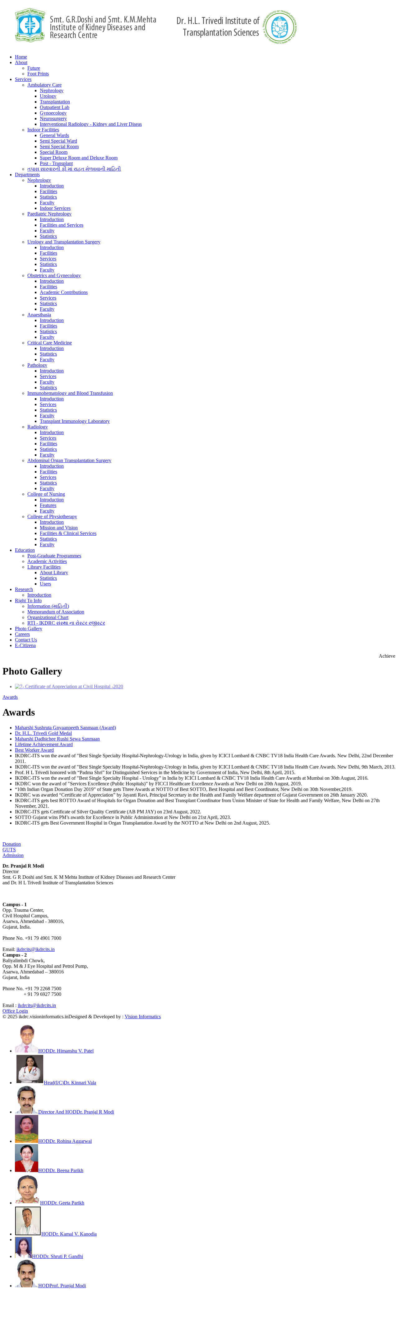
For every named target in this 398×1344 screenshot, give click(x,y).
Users (45, 583)
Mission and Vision (59, 527)
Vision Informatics (143, 1016)
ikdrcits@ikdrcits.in (35, 949)
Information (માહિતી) (48, 606)
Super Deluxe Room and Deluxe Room (79, 157)
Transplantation (55, 101)
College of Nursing (46, 494)
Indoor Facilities (43, 129)
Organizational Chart (47, 617)
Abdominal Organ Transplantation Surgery (69, 460)
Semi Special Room (59, 146)
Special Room (53, 152)
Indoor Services (55, 208)
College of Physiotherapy (52, 516)
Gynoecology (53, 113)
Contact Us (26, 639)
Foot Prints (38, 73)
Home (21, 56)
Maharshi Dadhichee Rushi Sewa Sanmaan (57, 738)
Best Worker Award (34, 750)
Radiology (37, 426)
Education (25, 550)
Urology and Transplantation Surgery (63, 241)
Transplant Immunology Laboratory (75, 421)
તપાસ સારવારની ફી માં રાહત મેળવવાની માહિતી (74, 169)
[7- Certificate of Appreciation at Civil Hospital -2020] (69, 686)
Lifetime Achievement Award (44, 744)
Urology (48, 96)
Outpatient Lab (54, 107)
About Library (54, 572)
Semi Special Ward (58, 141)
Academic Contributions (64, 292)
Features (48, 505)
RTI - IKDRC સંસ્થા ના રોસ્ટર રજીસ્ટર (66, 623)
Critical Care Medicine (49, 342)
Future (33, 68)
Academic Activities (47, 561)
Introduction (52, 185)
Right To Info (28, 600)
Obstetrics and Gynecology (54, 275)
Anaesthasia (39, 314)
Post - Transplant (56, 163)
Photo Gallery (28, 628)
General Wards (54, 135)
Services (23, 79)
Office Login (15, 1011)
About (21, 62)
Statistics (48, 197)
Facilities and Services (61, 225)
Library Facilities (44, 567)
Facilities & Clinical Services (68, 533)
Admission (13, 855)
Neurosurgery (53, 118)
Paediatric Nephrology (49, 213)
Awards (10, 697)
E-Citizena (25, 645)
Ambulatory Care (44, 85)
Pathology (37, 365)
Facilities (48, 191)
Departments (27, 174)
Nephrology (51, 90)
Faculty (47, 202)
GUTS (9, 849)
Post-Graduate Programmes (54, 555)
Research (24, 589)
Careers (22, 634)
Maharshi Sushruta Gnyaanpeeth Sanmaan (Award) (65, 727)
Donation (11, 844)
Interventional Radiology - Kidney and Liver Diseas (91, 124)
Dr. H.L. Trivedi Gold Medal (43, 733)
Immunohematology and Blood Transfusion (70, 393)
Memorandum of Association (55, 611)
